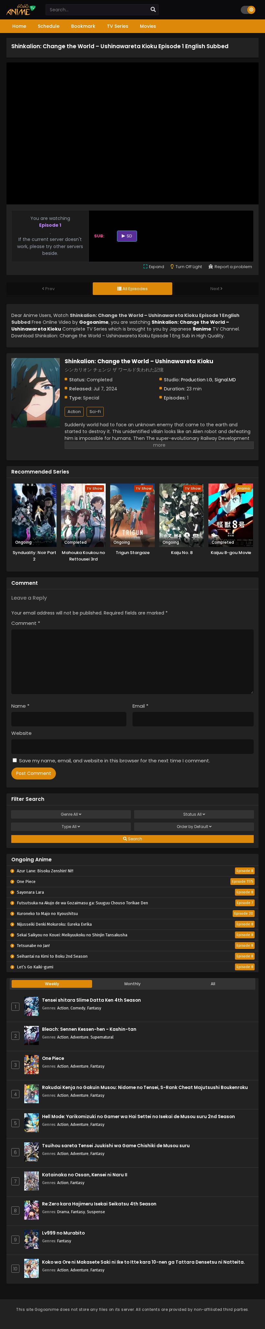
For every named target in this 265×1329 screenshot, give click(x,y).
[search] (153, 9)
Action (74, 412)
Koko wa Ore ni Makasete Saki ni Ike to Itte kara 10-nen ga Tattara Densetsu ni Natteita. (143, 1262)
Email (140, 706)
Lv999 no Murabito (63, 1233)
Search (134, 839)
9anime (202, 329)
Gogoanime (94, 322)
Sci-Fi (95, 412)
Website (21, 733)
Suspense (96, 1211)
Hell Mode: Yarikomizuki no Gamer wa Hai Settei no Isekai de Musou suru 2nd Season (138, 1117)
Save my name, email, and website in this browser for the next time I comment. (114, 760)
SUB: (99, 236)
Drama (63, 1211)
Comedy (77, 1008)
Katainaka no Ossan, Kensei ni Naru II (84, 1175)
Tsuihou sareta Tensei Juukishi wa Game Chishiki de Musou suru (116, 1146)
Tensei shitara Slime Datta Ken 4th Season (91, 1000)
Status (192, 814)
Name (20, 706)
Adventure (79, 1037)
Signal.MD (225, 379)
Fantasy (94, 1008)
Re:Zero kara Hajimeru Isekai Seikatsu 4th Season (99, 1204)
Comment (25, 623)
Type (69, 826)
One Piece (53, 1058)
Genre (69, 814)
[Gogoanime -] (21, 13)
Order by (192, 826)
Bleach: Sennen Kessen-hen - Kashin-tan (89, 1029)
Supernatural (101, 1037)
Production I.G (196, 379)
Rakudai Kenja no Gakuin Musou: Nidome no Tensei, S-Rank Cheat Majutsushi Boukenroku (145, 1087)
